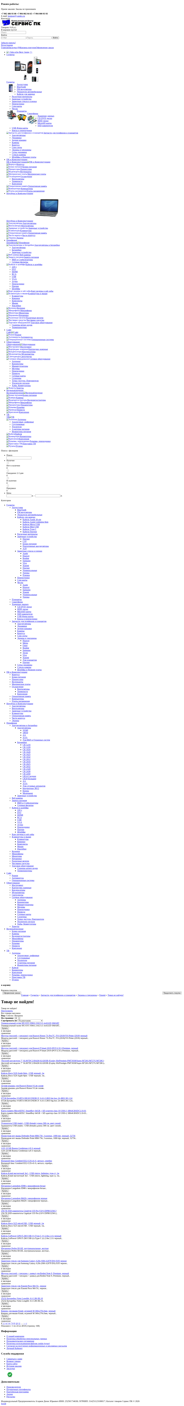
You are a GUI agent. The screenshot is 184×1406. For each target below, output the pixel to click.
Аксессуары (17, 507)
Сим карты (17, 106)
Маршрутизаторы (20, 366)
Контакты (5, 18)
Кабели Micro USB (31, 524)
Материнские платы (21, 684)
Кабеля (15, 967)
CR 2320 (26, 769)
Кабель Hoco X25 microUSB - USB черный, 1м (22, 1223)
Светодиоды (17, 895)
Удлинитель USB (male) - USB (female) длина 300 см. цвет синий (31, 1123)
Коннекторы (17, 364)
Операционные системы (23, 880)
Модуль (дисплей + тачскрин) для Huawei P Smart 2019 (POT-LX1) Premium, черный (39, 1048)
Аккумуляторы (19, 135)
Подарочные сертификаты (18, 1389)
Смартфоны (17, 602)
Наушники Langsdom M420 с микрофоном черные (24, 1198)
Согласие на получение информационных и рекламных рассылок (36, 1346)
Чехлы (15, 109)
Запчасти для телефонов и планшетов (29, 621)
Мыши (15, 303)
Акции (9, 1394)
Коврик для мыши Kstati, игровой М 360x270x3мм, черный (28, 1311)
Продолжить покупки (172, 993)
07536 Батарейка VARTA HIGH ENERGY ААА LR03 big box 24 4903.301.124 (36, 1098)
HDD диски (43, 121)
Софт (8, 330)
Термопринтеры (19, 327)
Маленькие (28, 793)
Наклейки (16, 305)
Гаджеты (10, 54)
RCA (14, 274)
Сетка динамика (19, 152)
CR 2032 (26, 766)
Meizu (25, 643)
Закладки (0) (14, 47)
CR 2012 (26, 759)
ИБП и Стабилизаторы (22, 259)
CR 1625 (26, 754)
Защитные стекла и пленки (24, 101)
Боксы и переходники (22, 130)
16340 (25, 730)
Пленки (26, 575)
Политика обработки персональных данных (26, 1339)
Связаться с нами (14, 1359)
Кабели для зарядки (26, 94)
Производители (13, 1387)
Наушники (17, 858)
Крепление (17, 948)
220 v (14, 267)
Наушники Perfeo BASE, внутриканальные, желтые (25, 1248)
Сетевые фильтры (20, 262)
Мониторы (17, 856)
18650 (25, 733)
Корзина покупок (28, 47)
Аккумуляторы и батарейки (24, 725)
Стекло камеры (19, 155)
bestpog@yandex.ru (16, 16)
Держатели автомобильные (29, 92)
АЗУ (25, 548)
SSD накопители (45, 125)
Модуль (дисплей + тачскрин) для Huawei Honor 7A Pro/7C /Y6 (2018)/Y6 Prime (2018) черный (44, 1036)
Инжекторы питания (21, 431)
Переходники (18, 104)
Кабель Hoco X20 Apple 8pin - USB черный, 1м (22, 1073)
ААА (25, 737)
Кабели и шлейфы (20, 808)
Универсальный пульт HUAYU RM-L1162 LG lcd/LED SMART (30, 1023)
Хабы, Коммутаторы (21, 385)
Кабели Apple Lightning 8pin (35, 522)
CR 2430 (26, 771)
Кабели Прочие (30, 532)
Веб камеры (17, 798)
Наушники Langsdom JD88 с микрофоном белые (23, 1186)
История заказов (14, 1366)
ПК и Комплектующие (16, 159)
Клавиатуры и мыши (21, 837)
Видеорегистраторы (21, 936)
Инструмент (17, 885)
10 (17, 1323)
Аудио (15, 281)
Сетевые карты (19, 376)
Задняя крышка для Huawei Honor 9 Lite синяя (22, 1086)
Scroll (3, 1404)
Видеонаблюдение (14, 390)
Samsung (26, 561)
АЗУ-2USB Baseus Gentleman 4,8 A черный (20, 1148)
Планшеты (17, 599)
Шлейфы (16, 289)
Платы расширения (21, 701)
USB (14, 276)
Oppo (25, 645)
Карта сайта (11, 1364)
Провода (16, 373)
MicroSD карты (45, 123)
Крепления (17, 184)
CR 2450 (26, 774)
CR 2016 (26, 762)
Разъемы (16, 943)
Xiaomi (26, 565)
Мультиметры (18, 892)
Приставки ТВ (18, 977)
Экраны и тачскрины (21, 150)
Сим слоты (17, 147)
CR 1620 (26, 752)
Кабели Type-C (29, 529)
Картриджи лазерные (21, 888)
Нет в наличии (13, 465)
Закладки (10, 1368)
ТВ (7, 414)
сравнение (6, 1033)
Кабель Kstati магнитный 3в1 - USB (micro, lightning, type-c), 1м (30, 1173)
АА (24, 735)
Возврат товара (13, 1361)
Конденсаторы (18, 890)
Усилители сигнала (20, 383)
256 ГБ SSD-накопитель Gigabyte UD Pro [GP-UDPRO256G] (28, 1211)
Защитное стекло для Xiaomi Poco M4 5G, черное (23, 1286)
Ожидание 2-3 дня (14, 473)
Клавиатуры (17, 296)
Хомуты (15, 926)
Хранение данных (20, 604)
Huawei (26, 556)
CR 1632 (26, 757)
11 (19, 1323)
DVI (14, 269)
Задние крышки (19, 140)
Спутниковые (18, 424)
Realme (26, 558)
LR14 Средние (29, 776)
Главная (4, 47)
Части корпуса (18, 718)
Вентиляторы (18, 179)
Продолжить (7, 1011)
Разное (15, 875)
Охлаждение (17, 687)
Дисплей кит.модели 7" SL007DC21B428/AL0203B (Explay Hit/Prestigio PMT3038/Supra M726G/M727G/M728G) (52, 1061)
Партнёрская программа (17, 1392)
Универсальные (30, 570)
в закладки (6, 1031)
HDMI (15, 272)
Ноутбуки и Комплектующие (19, 193)
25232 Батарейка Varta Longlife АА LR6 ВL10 (22, 1298)
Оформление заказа (45, 47)
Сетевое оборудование (22, 897)
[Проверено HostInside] (9, 1376)
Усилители (17, 427)
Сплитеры (16, 378)
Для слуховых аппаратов (34, 786)
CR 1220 (26, 747)
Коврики (16, 298)
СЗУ (25, 541)
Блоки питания (30, 544)
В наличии (11, 481)
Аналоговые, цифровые (23, 422)
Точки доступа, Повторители (25, 381)
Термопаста (17, 181)
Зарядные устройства (21, 99)
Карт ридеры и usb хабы (23, 834)
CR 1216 (26, 745)
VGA (14, 279)
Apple (25, 553)
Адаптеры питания (20, 429)
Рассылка (10, 1397)
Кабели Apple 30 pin (32, 519)
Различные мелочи (20, 861)
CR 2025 (26, 764)
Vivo (25, 563)
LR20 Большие (29, 779)
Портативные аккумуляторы (36, 546)
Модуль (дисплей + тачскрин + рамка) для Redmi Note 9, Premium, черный (35, 1273)
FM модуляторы (24, 89)
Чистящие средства (20, 863)
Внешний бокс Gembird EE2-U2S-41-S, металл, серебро (26, 1161)
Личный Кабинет (14, 1348)
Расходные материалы (22, 96)
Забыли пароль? (8, 43)
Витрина (19, 1015)
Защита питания (19, 800)
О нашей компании (15, 1336)
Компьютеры (18, 699)
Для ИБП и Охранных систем (36, 740)
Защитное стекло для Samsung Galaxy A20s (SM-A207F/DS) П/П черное (34, 1261)
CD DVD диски (45, 118)
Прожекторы (18, 941)
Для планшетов (30, 660)
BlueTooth (21, 87)
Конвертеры (17, 970)
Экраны (15, 720)
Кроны (26, 791)
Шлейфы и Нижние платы (24, 157)
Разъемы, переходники (22, 975)
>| (26, 1323)
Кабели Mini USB (31, 527)
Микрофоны (17, 854)
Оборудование (13, 342)
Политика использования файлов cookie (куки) (28, 1343)
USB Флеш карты (20, 128)
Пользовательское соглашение (20, 1341)
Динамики (17, 138)
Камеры (15, 142)
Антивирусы (18, 878)
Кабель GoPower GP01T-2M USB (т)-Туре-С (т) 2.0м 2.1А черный (31, 1236)
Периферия (11, 240)
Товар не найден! (116, 995)
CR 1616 (26, 749)
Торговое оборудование (23, 866)
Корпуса (16, 145)
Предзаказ (11, 488)
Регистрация (7, 45)
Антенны (16, 361)
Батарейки (16, 250)
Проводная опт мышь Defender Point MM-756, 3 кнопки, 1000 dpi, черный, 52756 (38, 1136)
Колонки (16, 851)
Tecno (25, 653)
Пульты (15, 980)
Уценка (26, 573)
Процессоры (17, 679)
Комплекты (17, 301)
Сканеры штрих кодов (22, 325)
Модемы (16, 368)
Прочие (15, 286)
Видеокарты (17, 682)
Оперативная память (21, 696)
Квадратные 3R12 (31, 788)
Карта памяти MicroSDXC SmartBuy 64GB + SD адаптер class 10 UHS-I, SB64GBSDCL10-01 (43, 1111)
